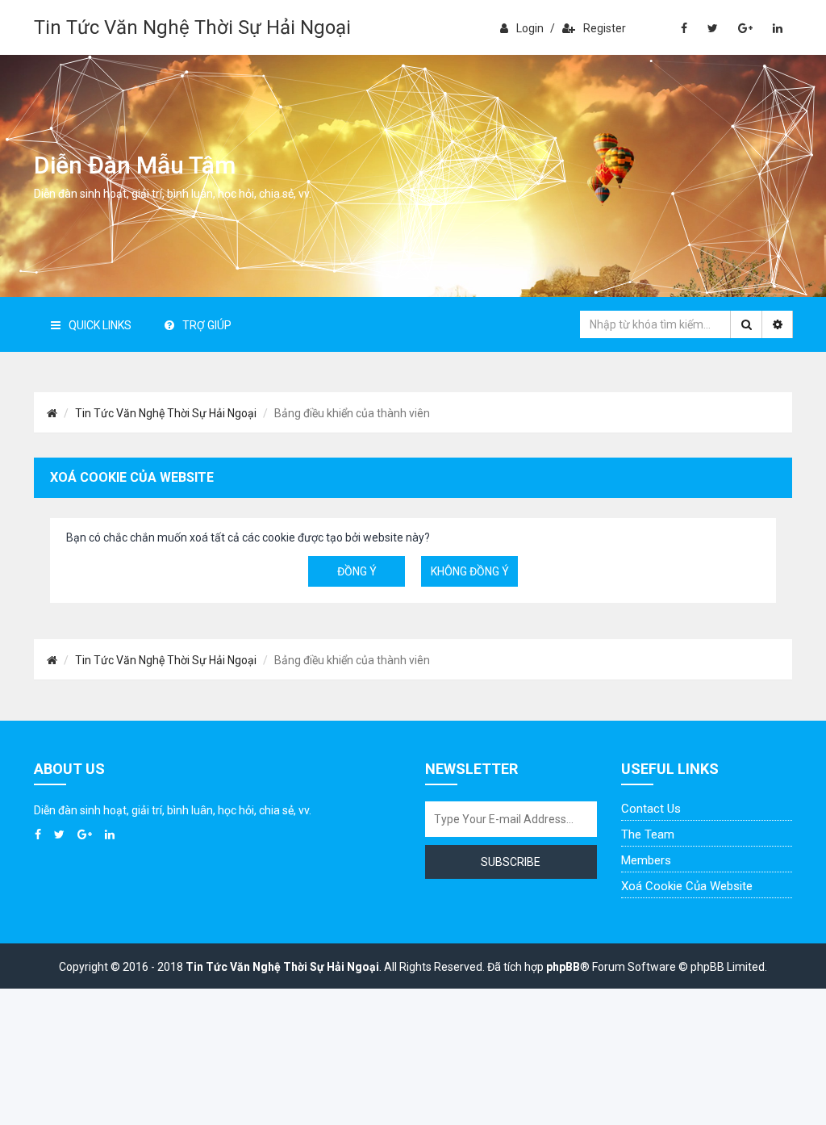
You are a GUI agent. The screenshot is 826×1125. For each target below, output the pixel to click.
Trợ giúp (207, 325)
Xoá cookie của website (687, 886)
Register (604, 28)
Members (646, 860)
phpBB (563, 966)
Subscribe (510, 861)
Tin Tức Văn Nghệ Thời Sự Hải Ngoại (192, 27)
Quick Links (100, 325)
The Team (647, 834)
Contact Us (651, 808)
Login (530, 28)
